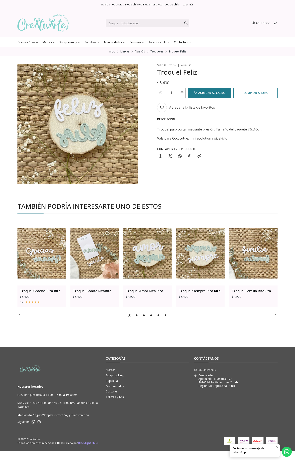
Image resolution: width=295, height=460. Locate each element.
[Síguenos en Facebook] (39, 422)
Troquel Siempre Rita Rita (200, 291)
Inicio (112, 51)
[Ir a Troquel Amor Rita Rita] (147, 253)
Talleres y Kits (115, 397)
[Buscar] (185, 23)
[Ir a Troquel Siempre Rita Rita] (200, 253)
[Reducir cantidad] (160, 93)
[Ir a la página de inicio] (43, 23)
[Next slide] (275, 315)
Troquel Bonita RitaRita (92, 291)
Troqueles (156, 51)
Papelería (112, 381)
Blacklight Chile (88, 443)
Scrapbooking (114, 375)
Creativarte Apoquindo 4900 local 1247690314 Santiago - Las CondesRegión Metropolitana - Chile (219, 380)
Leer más (186, 4)
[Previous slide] (20, 315)
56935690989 (207, 370)
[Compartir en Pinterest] (189, 156)
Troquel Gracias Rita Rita (40, 291)
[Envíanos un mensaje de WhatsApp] (287, 452)
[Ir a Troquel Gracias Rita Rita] (41, 253)
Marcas (124, 51)
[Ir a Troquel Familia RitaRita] (253, 253)
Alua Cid (140, 51)
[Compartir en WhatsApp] (180, 156)
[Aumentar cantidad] (182, 93)
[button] (129, 315)
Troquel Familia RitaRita (251, 291)
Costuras (111, 391)
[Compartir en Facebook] (160, 156)
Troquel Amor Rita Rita (144, 291)
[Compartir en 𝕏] (170, 156)
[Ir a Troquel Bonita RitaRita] (94, 253)
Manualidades (115, 386)
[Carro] (275, 23)
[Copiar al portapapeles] (199, 156)
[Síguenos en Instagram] (33, 422)
